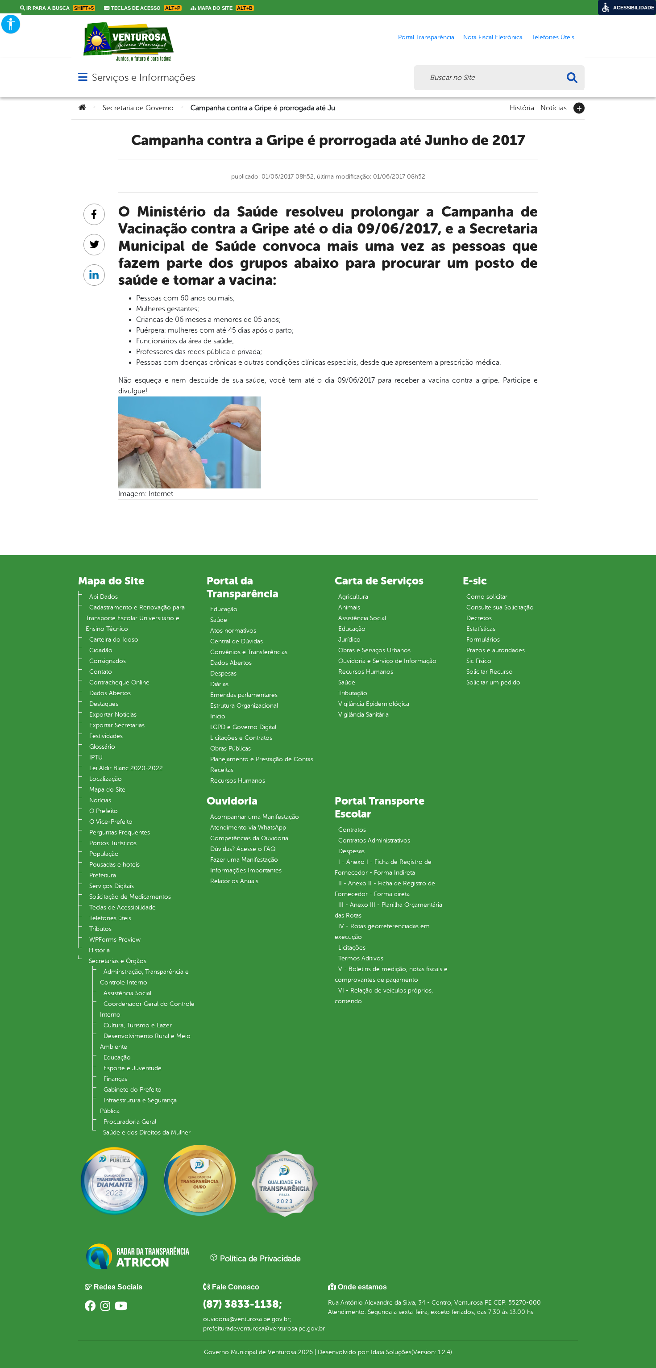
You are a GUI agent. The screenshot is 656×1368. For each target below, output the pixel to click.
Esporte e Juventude (133, 1068)
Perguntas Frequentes (119, 832)
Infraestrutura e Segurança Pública (138, 1105)
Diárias (219, 684)
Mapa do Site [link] (224, 8)
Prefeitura (102, 875)
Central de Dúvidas (236, 641)
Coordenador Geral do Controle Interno (147, 1009)
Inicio (217, 716)
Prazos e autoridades (495, 650)
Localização (105, 779)
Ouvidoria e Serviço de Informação (387, 661)
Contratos (352, 829)
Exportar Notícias (113, 714)
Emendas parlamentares (244, 695)
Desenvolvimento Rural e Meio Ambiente (145, 1041)
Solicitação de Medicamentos (130, 896)
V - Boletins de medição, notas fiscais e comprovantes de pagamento (391, 974)
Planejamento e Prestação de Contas (261, 759)
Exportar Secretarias (117, 725)
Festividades (106, 736)
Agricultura (353, 596)
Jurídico (349, 639)
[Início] (82, 108)
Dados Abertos (110, 693)
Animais (349, 607)
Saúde (218, 620)
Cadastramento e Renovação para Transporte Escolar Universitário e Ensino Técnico (135, 618)
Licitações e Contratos (241, 737)
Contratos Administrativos (374, 840)
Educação (117, 1057)
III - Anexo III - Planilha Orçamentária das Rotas (388, 910)
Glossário (102, 746)
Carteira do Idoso (113, 639)
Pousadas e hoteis (114, 864)
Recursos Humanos (237, 780)
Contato (100, 671)
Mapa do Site (107, 789)
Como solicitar (486, 596)
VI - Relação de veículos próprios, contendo (384, 996)
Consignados (107, 661)
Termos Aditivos (360, 958)
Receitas (221, 770)
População (104, 854)
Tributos (100, 929)
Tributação (352, 693)
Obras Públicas (230, 748)
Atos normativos (233, 630)
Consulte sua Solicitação (500, 607)
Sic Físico (478, 661)
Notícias (553, 107)
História (522, 107)
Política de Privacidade (259, 1258)
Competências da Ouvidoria (249, 838)
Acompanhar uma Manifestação (254, 816)
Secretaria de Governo (138, 108)
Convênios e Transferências (248, 652)
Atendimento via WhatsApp (248, 827)
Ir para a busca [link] (59, 8)
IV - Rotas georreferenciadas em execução (382, 931)
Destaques (103, 704)
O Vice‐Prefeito (111, 821)
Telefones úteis (110, 918)
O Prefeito (103, 811)
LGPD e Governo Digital (243, 727)
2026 (304, 1352)
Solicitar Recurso (489, 671)
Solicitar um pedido (493, 682)
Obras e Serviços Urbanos (374, 650)
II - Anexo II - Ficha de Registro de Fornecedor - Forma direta (385, 888)
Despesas (223, 673)
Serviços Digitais (111, 886)
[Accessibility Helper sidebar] (10, 24)
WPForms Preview (115, 939)
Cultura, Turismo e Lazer (138, 1025)
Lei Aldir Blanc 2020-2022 (126, 768)
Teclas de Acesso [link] (145, 8)
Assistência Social (127, 993)
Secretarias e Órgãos (117, 961)
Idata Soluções (391, 1352)
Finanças (115, 1079)
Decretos (479, 618)
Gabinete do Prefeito (133, 1089)
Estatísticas (480, 629)
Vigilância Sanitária (363, 714)
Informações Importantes (246, 870)
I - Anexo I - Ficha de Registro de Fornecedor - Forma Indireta (383, 867)
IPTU (96, 757)
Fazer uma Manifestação (244, 859)
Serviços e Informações (143, 77)
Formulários (483, 639)
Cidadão (100, 650)
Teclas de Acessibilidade (122, 907)
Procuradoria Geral (130, 1121)
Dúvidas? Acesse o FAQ (242, 849)
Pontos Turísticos (113, 843)
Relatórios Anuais (234, 881)
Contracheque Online (119, 682)
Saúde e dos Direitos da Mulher (147, 1132)
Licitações (351, 947)
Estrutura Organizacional (244, 705)
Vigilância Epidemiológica (373, 704)
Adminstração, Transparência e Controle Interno (144, 977)
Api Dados (103, 596)
